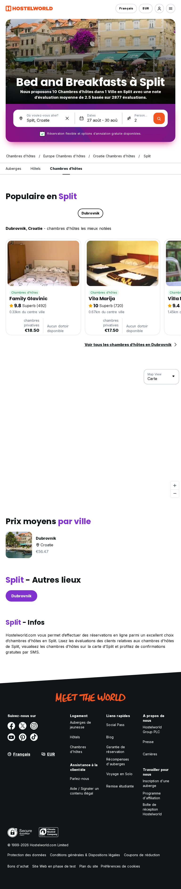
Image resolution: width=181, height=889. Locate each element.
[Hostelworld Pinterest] (22, 737)
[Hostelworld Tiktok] (34, 737)
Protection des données (27, 855)
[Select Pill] (159, 8)
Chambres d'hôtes (24, 292)
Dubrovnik (21, 596)
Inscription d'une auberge (156, 783)
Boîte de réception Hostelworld (152, 809)
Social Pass (115, 725)
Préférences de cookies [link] (120, 866)
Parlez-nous (79, 779)
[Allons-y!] (159, 118)
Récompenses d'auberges (117, 761)
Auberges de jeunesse (80, 724)
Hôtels (75, 737)
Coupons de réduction (142, 855)
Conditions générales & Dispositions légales (85, 855)
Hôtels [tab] (36, 169)
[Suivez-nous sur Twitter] (22, 726)
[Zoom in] (175, 485)
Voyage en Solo (119, 774)
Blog (109, 737)
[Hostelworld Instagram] (34, 726)
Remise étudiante (120, 786)
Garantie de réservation (115, 749)
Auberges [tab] (13, 169)
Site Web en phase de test (54, 866)
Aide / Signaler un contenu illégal (84, 790)
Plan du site (88, 866)
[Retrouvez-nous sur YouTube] (11, 737)
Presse (148, 742)
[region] (90, 433)
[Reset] (67, 118)
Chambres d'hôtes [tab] (66, 169)
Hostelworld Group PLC (152, 729)
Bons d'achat (18, 866)
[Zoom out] (175, 493)
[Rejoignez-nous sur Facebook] (11, 726)
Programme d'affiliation (152, 795)
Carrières (150, 754)
